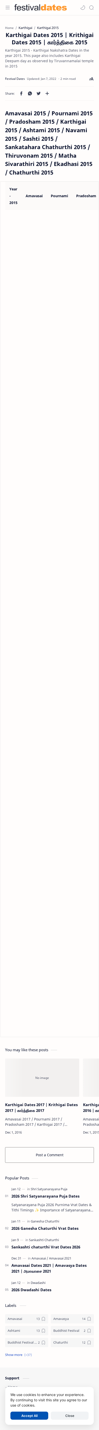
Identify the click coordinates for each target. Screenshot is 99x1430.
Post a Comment (49, 1154)
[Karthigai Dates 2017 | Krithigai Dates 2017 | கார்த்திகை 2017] (42, 1078)
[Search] (91, 7)
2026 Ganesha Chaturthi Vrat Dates (44, 1228)
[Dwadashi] (38, 1282)
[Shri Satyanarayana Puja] (49, 1189)
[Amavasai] (39, 1258)
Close (69, 1416)
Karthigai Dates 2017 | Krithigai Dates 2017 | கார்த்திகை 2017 (41, 1107)
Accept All (29, 1416)
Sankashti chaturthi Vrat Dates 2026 (45, 1246)
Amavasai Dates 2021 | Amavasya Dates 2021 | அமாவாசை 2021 (49, 1268)
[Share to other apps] (47, 93)
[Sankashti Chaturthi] (44, 1240)
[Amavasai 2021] (60, 1258)
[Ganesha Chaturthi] (45, 1221)
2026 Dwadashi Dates (31, 1289)
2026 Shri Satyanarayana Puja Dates (45, 1196)
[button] (83, 7)
